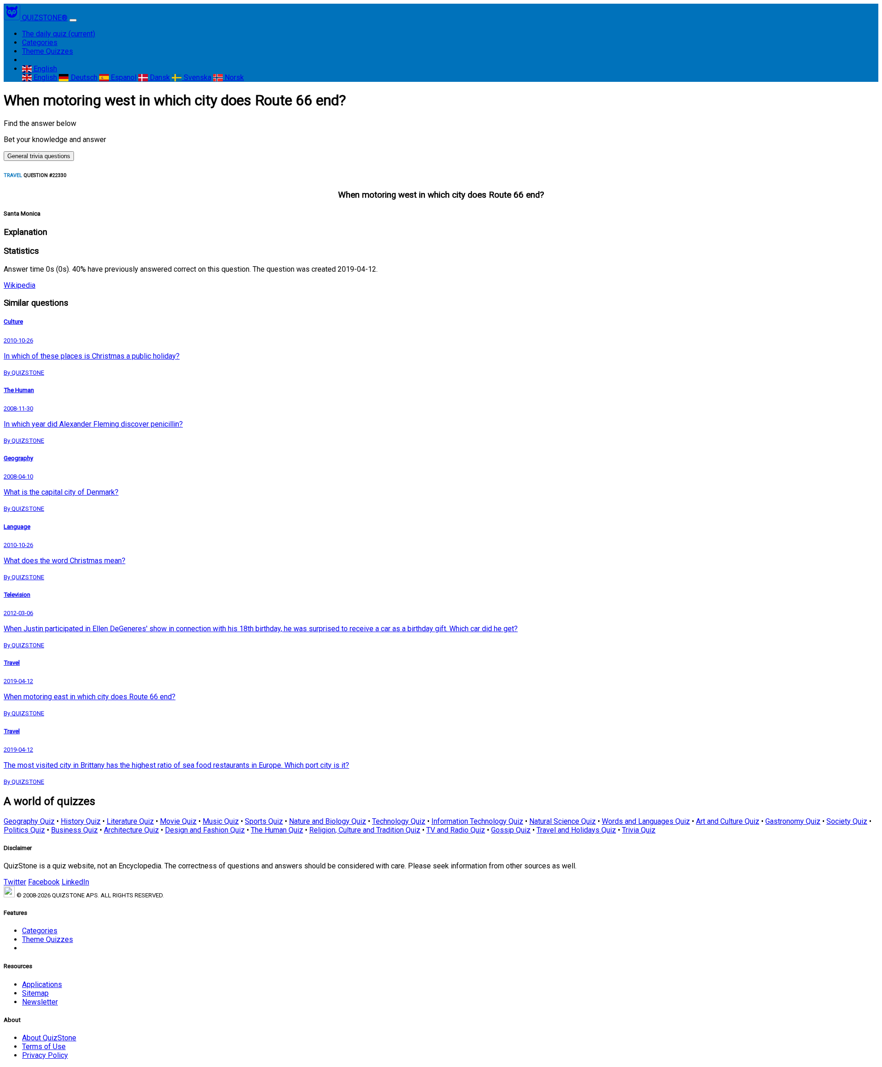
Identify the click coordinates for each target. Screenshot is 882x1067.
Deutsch (83, 77)
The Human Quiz (277, 830)
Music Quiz (221, 821)
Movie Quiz (178, 821)
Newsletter (40, 1002)
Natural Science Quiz (562, 821)
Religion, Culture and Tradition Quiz (364, 830)
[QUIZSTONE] (13, 17)
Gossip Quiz (511, 830)
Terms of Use (44, 1046)
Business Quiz (74, 830)
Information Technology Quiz (477, 821)
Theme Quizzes (47, 51)
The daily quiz (58, 33)
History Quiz (81, 821)
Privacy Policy (45, 1055)
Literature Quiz (130, 821)
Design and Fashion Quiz (205, 830)
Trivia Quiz (639, 830)
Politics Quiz (24, 830)
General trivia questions (38, 156)
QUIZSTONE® (45, 17)
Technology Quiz (398, 821)
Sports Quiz (264, 821)
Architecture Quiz (131, 830)
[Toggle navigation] (73, 20)
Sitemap (35, 993)
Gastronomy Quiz (792, 821)
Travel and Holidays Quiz (576, 830)
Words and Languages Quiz (646, 821)
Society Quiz (846, 821)
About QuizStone (49, 1037)
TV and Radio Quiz (455, 830)
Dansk (159, 77)
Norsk (233, 77)
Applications (42, 984)
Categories (39, 42)
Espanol (122, 77)
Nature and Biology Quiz (327, 821)
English (44, 68)
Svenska (196, 77)
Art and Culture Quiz (727, 821)
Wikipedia (19, 285)
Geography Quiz (29, 821)
